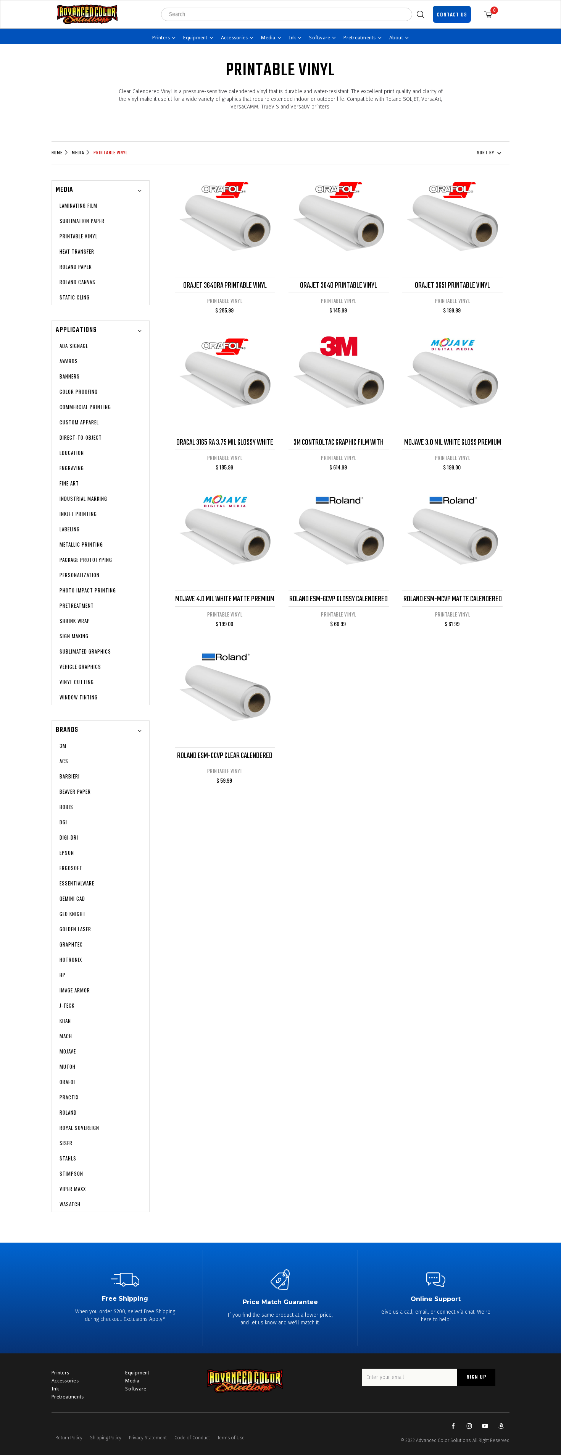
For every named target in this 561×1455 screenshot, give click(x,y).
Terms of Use (231, 1437)
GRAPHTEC (71, 944)
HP (63, 975)
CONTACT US (452, 15)
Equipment (137, 1373)
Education (72, 452)
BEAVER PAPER (75, 791)
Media (78, 153)
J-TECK (67, 1005)
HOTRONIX (71, 959)
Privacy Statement (148, 1437)
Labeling (70, 529)
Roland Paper (76, 266)
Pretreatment (77, 605)
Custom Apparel (79, 422)
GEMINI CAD (72, 898)
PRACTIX (69, 1097)
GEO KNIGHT (73, 914)
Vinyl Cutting (77, 682)
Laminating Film (78, 205)
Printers (60, 1373)
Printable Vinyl (110, 153)
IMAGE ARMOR (75, 990)
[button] (491, 14)
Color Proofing (79, 391)
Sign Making (74, 636)
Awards (69, 361)
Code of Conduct (192, 1437)
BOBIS (66, 807)
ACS (64, 761)
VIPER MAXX (73, 1189)
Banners (70, 376)
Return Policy (68, 1437)
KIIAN (65, 1020)
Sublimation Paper (82, 221)
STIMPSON (71, 1173)
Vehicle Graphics (80, 666)
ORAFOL (68, 1082)
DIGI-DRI (69, 837)
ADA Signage (74, 346)
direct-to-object (81, 437)
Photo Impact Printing (88, 590)
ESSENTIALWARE (77, 883)
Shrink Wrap (75, 621)
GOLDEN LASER (75, 929)
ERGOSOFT (71, 868)
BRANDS (67, 730)
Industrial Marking (83, 498)
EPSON (67, 852)
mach (66, 1036)
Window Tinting (79, 697)
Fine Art (69, 483)
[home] (87, 14)
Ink (55, 1389)
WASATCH (70, 1204)
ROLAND (68, 1112)
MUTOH (68, 1066)
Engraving (72, 468)
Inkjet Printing (78, 514)
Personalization (80, 575)
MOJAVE (68, 1051)
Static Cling (75, 297)
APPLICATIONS (76, 330)
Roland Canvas (77, 282)
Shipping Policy (105, 1437)
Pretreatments (68, 1397)
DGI (63, 822)
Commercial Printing (85, 407)
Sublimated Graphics (85, 651)
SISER (66, 1143)
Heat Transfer (77, 251)
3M (63, 745)
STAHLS (68, 1158)
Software (135, 1389)
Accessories (65, 1381)
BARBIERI (70, 776)
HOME (57, 153)
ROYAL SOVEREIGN (79, 1127)
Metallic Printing (81, 544)
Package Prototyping (86, 559)
